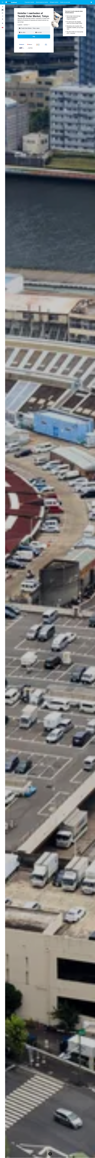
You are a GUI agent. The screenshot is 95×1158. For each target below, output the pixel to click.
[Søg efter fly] (2, 6)
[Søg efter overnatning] (2, 9)
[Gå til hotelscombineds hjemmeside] (11, 2)
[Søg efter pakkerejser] (2, 16)
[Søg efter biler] (2, 12)
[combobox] (24, 24)
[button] (2, 2)
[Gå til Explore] (2, 19)
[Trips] (2, 23)
